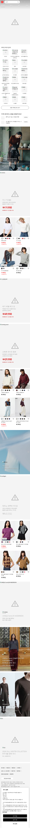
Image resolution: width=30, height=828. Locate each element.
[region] (15, 808)
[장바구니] (24, 2)
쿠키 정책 (5, 812)
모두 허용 (15, 816)
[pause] (28, 148)
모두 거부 (15, 819)
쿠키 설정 (15, 823)
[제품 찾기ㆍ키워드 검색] (28, 2)
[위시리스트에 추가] (13, 238)
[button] (7, 227)
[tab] (3, 5)
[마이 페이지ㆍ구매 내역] (21, 2)
